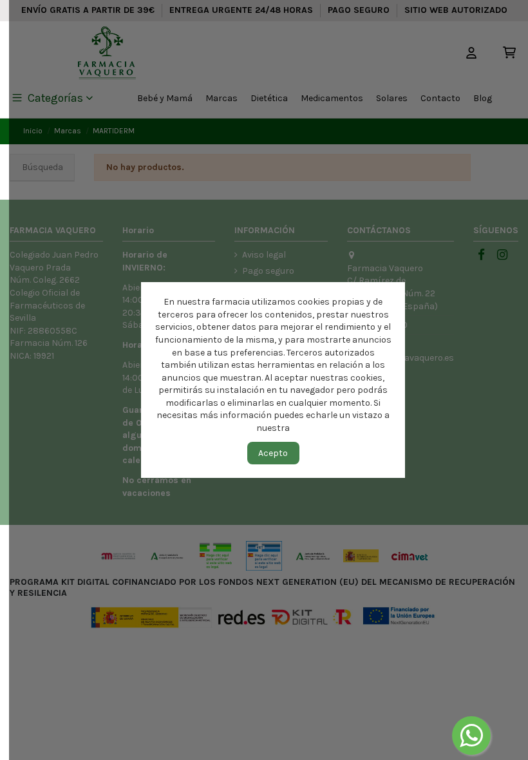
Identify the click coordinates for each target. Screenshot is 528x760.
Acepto (273, 453)
